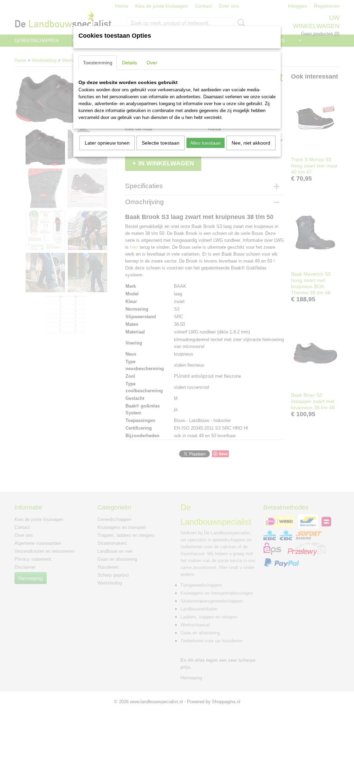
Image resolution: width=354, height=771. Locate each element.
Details (129, 62)
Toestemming (97, 62)
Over (152, 62)
